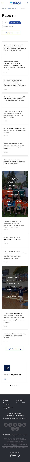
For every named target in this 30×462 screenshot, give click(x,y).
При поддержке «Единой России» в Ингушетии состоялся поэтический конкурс (15, 130)
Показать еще (16, 349)
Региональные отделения (7, 403)
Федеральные (15, 22)
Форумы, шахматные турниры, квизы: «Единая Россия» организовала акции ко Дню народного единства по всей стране (15, 82)
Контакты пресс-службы (8, 408)
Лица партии (20, 400)
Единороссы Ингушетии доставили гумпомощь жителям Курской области (15, 335)
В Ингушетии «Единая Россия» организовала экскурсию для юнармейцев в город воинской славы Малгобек (13, 114)
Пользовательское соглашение (15, 441)
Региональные (8, 26)
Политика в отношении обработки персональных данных (15, 445)
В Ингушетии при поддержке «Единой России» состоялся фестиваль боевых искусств (13, 239)
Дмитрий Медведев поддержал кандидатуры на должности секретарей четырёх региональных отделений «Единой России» (15, 47)
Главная (4, 8)
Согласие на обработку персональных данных (15, 447)
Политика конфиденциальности (15, 443)
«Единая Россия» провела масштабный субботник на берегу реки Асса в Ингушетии (14, 161)
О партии (6, 400)
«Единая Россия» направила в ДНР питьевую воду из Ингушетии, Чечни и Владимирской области (14, 98)
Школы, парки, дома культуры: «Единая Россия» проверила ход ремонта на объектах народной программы (14, 145)
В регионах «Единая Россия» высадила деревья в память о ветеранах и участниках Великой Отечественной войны (14, 224)
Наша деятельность (13, 8)
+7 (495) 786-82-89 (15, 415)
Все (5, 22)
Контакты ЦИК (20, 403)
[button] (10, 385)
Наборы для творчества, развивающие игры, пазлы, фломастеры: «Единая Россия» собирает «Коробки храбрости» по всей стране (14, 65)
